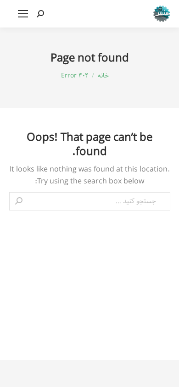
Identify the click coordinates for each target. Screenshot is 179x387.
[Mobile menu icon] (23, 14)
